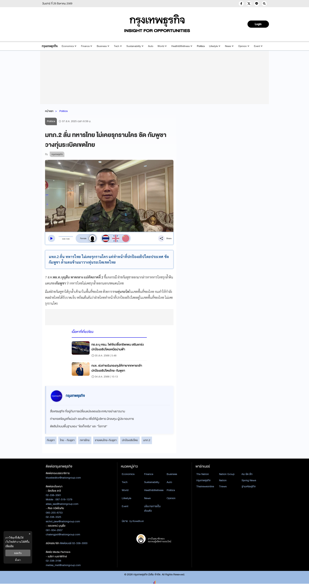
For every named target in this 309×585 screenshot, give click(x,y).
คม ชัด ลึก (247, 474)
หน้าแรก (49, 111)
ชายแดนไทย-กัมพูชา (106, 440)
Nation (223, 480)
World (161, 46)
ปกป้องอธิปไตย (130, 440)
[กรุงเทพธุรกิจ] (49, 46)
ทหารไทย (85, 440)
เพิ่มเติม (9, 546)
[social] (241, 3)
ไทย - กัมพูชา (67, 440)
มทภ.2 (146, 440)
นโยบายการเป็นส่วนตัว (152, 508)
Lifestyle (213, 46)
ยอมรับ (18, 553)
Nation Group (226, 474)
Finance (85, 46)
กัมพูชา (51, 440)
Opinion (242, 46)
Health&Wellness (180, 46)
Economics (68, 46)
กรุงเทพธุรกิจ (203, 480)
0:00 (63, 239)
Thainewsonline (205, 486)
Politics (201, 46)
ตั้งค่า (18, 560)
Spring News (249, 480)
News (228, 46)
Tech (116, 46)
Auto (150, 46)
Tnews (223, 486)
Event (257, 46)
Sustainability (133, 46)
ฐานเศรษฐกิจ (249, 486)
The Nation (202, 474)
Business (102, 46)
